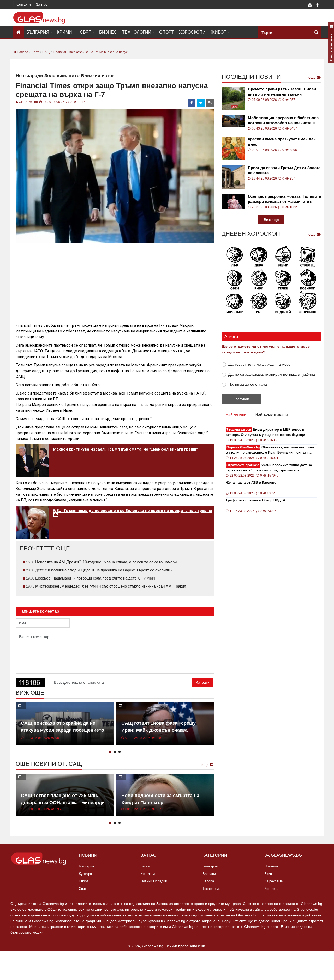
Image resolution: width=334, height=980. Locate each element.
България (37, 32)
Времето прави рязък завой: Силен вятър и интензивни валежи (282, 91)
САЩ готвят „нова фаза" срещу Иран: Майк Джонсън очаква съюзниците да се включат (158, 730)
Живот (218, 32)
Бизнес (108, 32)
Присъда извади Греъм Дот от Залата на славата (284, 170)
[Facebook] (317, 5)
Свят (85, 32)
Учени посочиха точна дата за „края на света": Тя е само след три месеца (269, 467)
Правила (271, 866)
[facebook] (192, 103)
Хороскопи (192, 32)
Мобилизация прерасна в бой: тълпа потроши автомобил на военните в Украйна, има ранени (283, 120)
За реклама (273, 881)
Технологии (136, 32)
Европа (208, 881)
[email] (210, 103)
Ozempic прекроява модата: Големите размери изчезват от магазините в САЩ (284, 199)
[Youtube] (310, 5)
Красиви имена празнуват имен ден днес (282, 141)
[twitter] (201, 103)
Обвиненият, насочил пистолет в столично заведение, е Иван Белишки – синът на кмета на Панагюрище (270, 450)
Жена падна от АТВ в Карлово (251, 482)
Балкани (209, 874)
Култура (85, 874)
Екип (268, 874)
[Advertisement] (115, 280)
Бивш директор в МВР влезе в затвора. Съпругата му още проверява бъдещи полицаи (265, 432)
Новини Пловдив (154, 881)
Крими (64, 32)
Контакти (23, 4)
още (205, 764)
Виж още (271, 220)
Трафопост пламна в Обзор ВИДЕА (255, 500)
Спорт (166, 32)
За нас (41, 4)
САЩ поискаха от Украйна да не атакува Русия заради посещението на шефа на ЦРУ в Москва (62, 730)
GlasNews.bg (28, 102)
